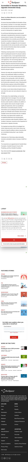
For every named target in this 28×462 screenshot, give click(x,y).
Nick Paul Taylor (4, 296)
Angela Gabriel (15, 360)
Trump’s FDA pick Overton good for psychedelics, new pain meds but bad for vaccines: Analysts (10, 286)
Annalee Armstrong (4, 305)
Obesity (3, 310)
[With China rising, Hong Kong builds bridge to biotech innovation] (24, 304)
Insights (3, 346)
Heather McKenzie (4, 288)
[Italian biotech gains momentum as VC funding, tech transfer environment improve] (24, 365)
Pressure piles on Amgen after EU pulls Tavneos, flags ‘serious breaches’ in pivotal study (9, 378)
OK (14, 240)
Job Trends (4, 355)
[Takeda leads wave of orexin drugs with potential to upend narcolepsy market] (24, 295)
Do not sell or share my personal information (14, 243)
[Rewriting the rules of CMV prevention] (24, 348)
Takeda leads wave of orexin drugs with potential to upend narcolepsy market (9, 294)
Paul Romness (4, 278)
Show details (21, 235)
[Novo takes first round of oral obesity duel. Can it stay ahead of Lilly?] (24, 313)
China (2, 301)
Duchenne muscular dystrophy (9, 212)
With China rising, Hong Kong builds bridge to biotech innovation (9, 303)
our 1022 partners (10, 218)
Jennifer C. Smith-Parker (5, 351)
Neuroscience (4, 292)
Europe (4, 162)
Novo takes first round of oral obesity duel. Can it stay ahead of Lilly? (10, 312)
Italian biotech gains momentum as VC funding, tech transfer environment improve (10, 367)
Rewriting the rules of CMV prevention (10, 348)
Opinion (3, 274)
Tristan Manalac (4, 314)
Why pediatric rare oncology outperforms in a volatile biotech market (10, 276)
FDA (2, 283)
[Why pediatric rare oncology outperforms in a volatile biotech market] (24, 277)
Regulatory (4, 374)
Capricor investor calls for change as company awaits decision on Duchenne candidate (9, 215)
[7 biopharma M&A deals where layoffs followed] (24, 356)
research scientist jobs (17, 151)
